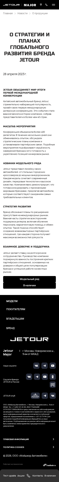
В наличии (29, 285)
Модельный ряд (29, 279)
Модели (12, 301)
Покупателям (15, 309)
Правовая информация (16, 439)
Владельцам (15, 318)
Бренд (10, 328)
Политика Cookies (13, 447)
